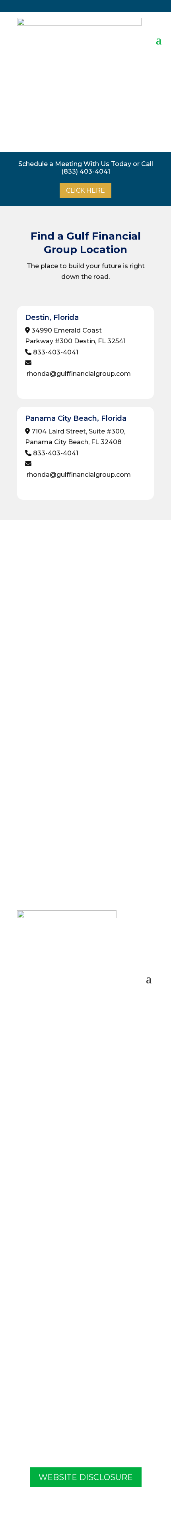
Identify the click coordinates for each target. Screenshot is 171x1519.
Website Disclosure (86, 1477)
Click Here (85, 190)
